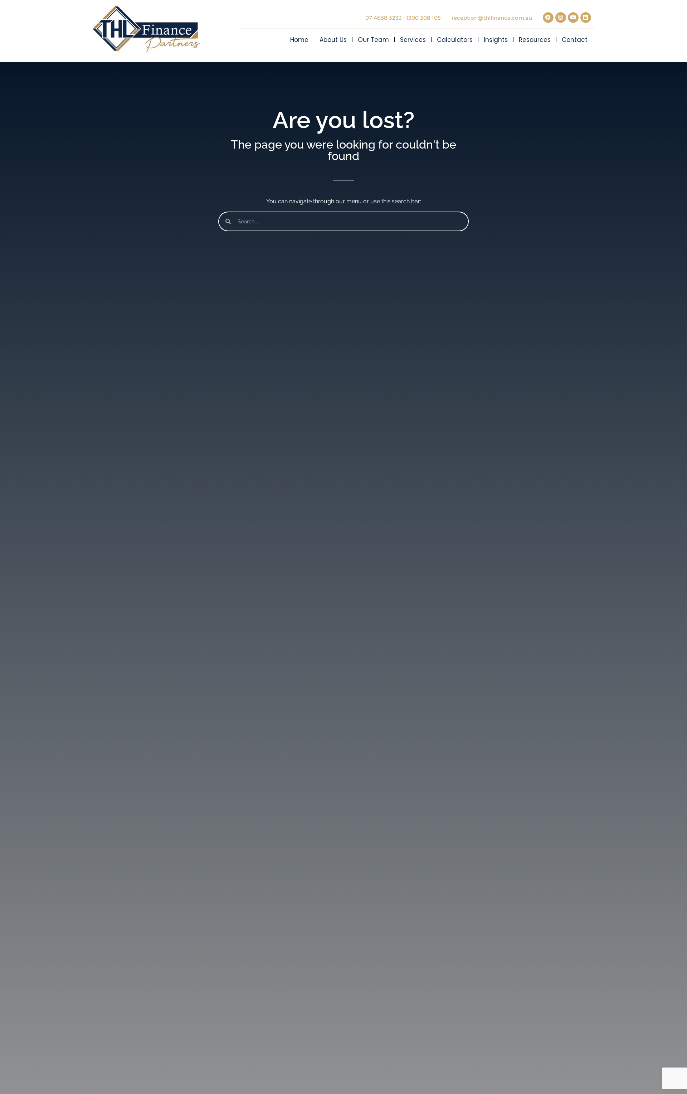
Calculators (455, 39)
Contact (575, 39)
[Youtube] (573, 17)
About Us (333, 39)
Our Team (373, 39)
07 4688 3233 (383, 17)
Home (299, 39)
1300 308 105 (423, 17)
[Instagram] (560, 17)
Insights (496, 39)
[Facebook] (548, 17)
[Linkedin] (585, 17)
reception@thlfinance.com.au (492, 17)
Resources (535, 39)
